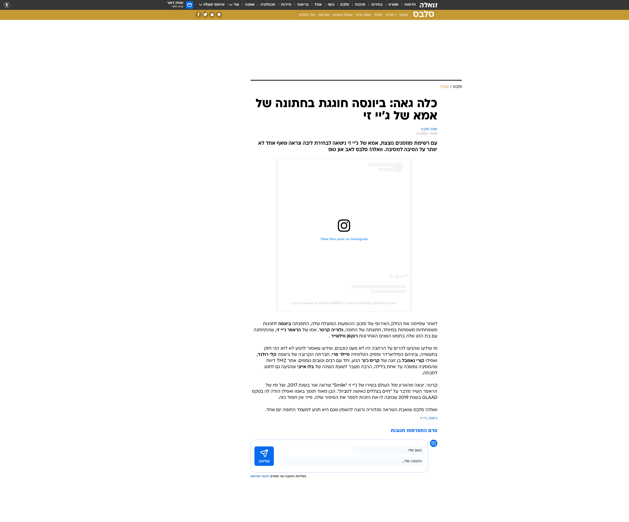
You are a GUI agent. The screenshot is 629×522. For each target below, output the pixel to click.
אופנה (250, 5)
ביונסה (432, 418)
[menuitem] (407, 5)
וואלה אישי (363, 15)
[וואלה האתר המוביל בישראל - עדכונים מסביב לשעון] (428, 4)
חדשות (410, 5)
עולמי (378, 15)
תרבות (360, 5)
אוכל (318, 5)
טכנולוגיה (267, 5)
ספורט (393, 5)
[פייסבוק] (198, 15)
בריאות (303, 5)
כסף (331, 5)
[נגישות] (7, 5)
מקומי (403, 15)
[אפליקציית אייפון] (212, 15)
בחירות (377, 5)
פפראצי (323, 15)
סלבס (344, 5)
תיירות (286, 5)
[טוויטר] (205, 15)
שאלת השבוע (343, 15)
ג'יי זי (423, 418)
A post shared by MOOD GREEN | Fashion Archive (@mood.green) (344, 303)
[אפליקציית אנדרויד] (219, 15)
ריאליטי (391, 15)
